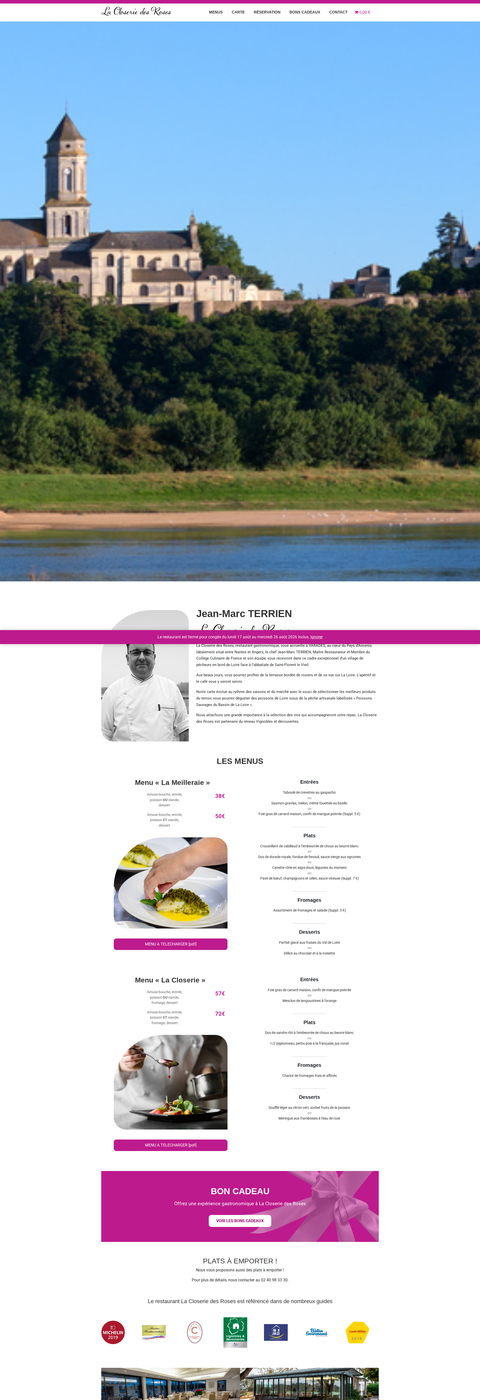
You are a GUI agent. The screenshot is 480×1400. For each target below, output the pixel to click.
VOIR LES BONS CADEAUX (240, 1220)
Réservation (267, 12)
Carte (238, 12)
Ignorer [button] (316, 637)
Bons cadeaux (305, 12)
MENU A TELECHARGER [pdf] (170, 944)
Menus (216, 12)
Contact (338, 12)
